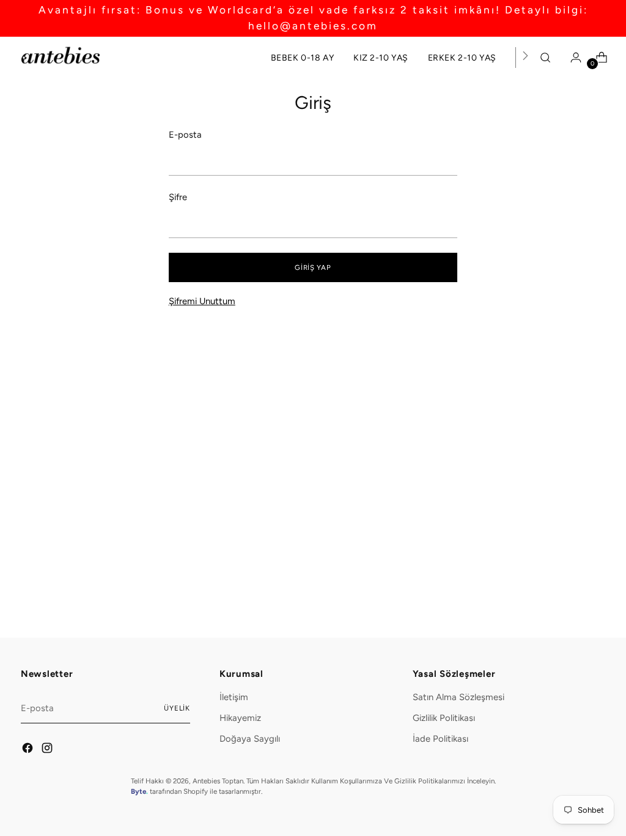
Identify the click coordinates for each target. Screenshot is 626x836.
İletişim (233, 697)
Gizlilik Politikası (444, 717)
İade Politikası (440, 738)
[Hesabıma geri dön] (573, 57)
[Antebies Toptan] (60, 56)
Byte (138, 791)
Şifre (178, 197)
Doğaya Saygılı (249, 738)
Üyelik (177, 708)
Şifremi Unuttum (202, 301)
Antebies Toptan (218, 781)
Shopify (195, 791)
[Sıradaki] (525, 58)
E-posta (185, 134)
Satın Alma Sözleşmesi (458, 697)
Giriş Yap (313, 267)
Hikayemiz (240, 717)
